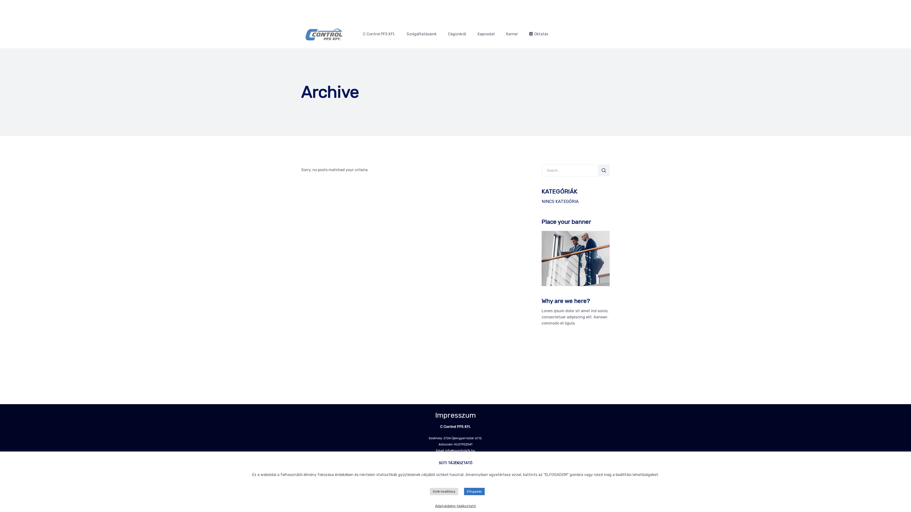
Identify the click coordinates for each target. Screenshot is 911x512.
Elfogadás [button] (474, 491)
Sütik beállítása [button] (444, 491)
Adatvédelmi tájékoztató (455, 506)
